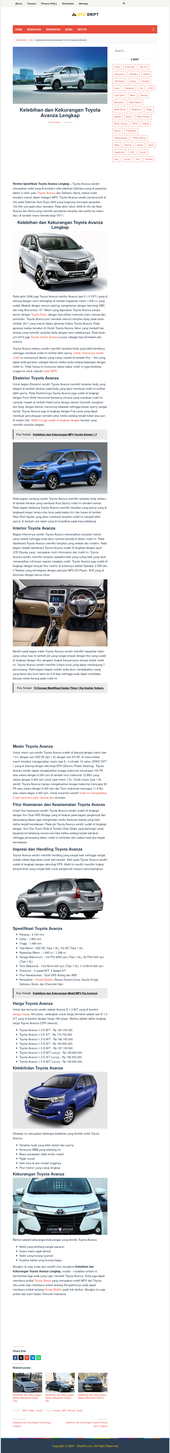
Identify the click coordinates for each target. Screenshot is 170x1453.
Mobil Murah (120, 109)
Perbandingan (120, 137)
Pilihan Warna (139, 137)
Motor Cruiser (143, 116)
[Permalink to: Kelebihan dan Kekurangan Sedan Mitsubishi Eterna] (92, 1383)
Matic (132, 95)
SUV (132, 152)
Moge (149, 109)
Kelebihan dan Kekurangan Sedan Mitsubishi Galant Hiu (59, 1397)
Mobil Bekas (135, 102)
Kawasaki (129, 88)
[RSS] (124, 3)
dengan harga (21, 1014)
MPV (25, 1410)
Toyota (39, 1410)
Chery (117, 66)
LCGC (151, 88)
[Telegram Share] (32, 1357)
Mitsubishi (119, 102)
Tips (116, 159)
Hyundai (145, 81)
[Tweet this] (21, 1357)
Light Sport (119, 95)
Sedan (32, 1410)
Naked (146, 123)
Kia (141, 88)
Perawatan (131, 130)
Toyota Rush (38, 314)
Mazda (144, 95)
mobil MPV (49, 371)
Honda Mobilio (44, 979)
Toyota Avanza (46, 193)
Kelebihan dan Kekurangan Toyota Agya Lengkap (32, 1422)
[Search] (153, 29)
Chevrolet (129, 66)
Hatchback (119, 81)
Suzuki (143, 152)
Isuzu (117, 88)
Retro (116, 144)
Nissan (117, 130)
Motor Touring (120, 123)
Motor (128, 116)
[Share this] (15, 1357)
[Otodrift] (85, 14)
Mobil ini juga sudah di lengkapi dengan (55, 420)
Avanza (57, 1410)
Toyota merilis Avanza (44, 337)
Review (71, 1410)
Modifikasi (136, 109)
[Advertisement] (60, 155)
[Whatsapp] (38, 1357)
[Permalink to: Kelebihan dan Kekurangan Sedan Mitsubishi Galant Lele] (27, 1382)
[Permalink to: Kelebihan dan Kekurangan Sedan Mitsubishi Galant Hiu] (60, 1382)
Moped (117, 116)
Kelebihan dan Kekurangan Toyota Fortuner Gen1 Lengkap (86, 1422)
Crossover (119, 73)
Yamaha (149, 159)
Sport (151, 144)
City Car (143, 66)
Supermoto (119, 152)
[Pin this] (26, 1357)
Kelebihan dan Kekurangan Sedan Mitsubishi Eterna (92, 1396)
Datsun (146, 73)
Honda (133, 81)
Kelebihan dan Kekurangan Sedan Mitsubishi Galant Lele (27, 1397)
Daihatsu (133, 73)
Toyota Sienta (42, 1280)
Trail (137, 159)
